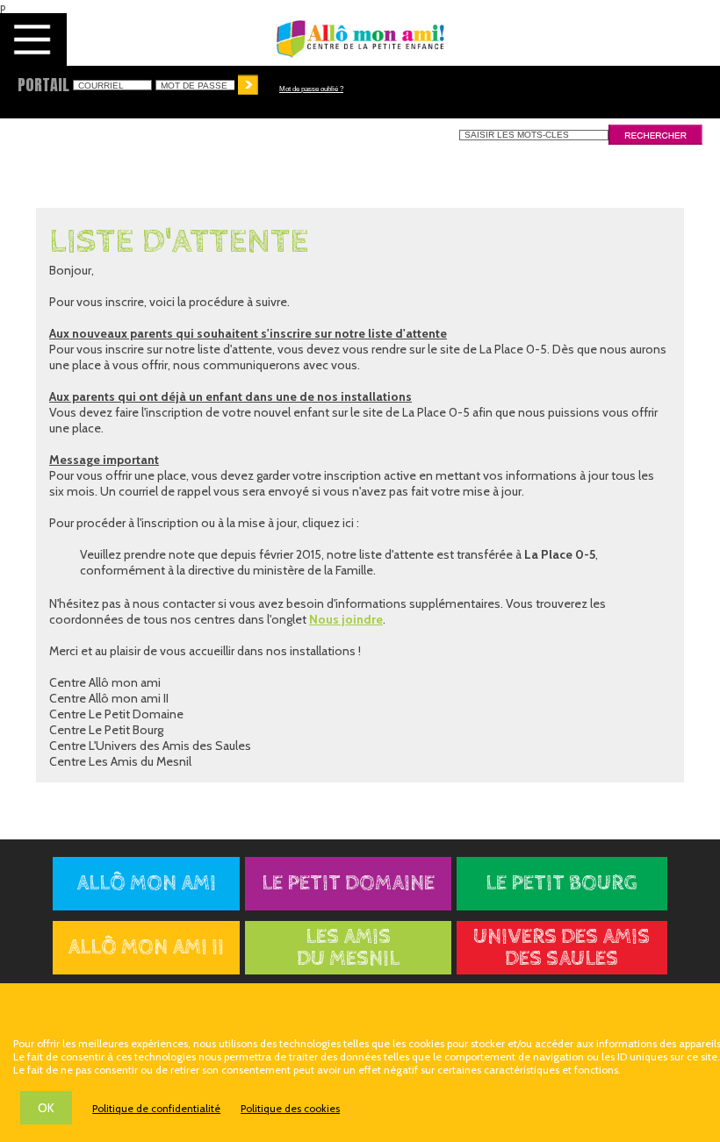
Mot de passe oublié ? (311, 89)
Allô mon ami (146, 884)
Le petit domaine (348, 884)
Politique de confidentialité (156, 1108)
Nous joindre (346, 619)
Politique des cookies (290, 1108)
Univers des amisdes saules (561, 948)
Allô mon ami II (146, 948)
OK (46, 1108)
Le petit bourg (561, 884)
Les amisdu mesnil (348, 948)
